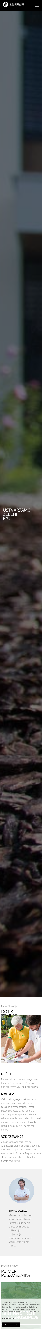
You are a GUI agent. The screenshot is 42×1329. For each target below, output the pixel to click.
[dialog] (21, 1314)
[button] (13, 4)
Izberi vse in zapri (11, 1325)
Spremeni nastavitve (8, 1318)
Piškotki (27, 1311)
